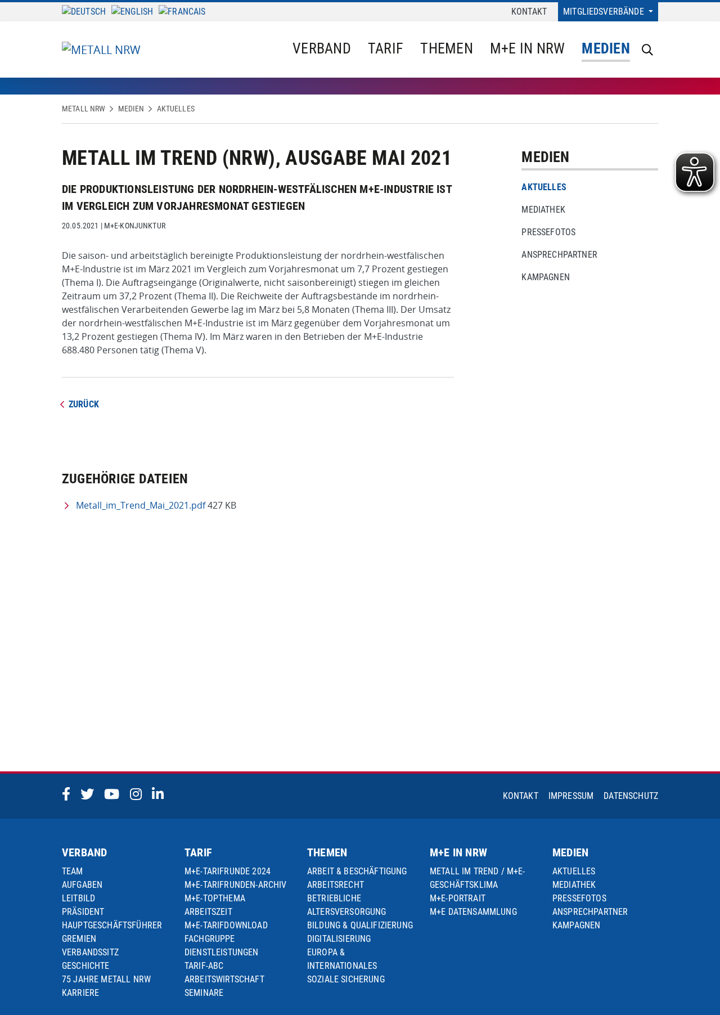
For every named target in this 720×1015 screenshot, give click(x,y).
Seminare (203, 992)
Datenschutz (631, 796)
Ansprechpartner (559, 254)
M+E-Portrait (457, 898)
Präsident (83, 911)
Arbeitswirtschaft (224, 979)
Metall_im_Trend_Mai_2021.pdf (140, 505)
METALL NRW (83, 108)
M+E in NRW (527, 48)
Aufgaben (82, 884)
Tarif (385, 48)
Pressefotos (548, 232)
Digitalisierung (339, 938)
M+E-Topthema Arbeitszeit (214, 905)
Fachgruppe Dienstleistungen (221, 945)
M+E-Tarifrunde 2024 (227, 871)
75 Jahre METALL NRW (106, 979)
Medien (606, 48)
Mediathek (543, 209)
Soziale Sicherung (346, 979)
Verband (321, 48)
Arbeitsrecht (335, 884)
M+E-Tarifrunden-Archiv (235, 884)
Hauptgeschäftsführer (112, 925)
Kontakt (529, 11)
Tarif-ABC (203, 965)
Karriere (80, 992)
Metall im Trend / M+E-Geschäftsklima (477, 878)
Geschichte (86, 965)
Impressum (570, 796)
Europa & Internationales (342, 959)
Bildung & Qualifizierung (360, 925)
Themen (446, 48)
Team (72, 871)
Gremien (79, 938)
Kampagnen (545, 277)
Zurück (84, 404)
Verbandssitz (90, 952)
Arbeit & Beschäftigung (357, 871)
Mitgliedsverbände (604, 11)
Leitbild (78, 898)
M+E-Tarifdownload (226, 925)
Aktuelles (176, 108)
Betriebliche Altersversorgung (346, 905)
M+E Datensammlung (473, 911)
